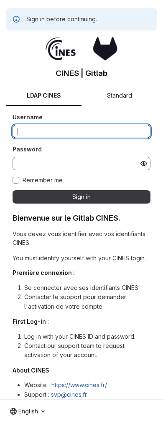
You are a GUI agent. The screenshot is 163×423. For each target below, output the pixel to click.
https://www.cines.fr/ (79, 384)
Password (27, 149)
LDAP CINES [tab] (44, 95)
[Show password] (143, 163)
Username (28, 117)
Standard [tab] (119, 95)
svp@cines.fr (69, 394)
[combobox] (27, 411)
